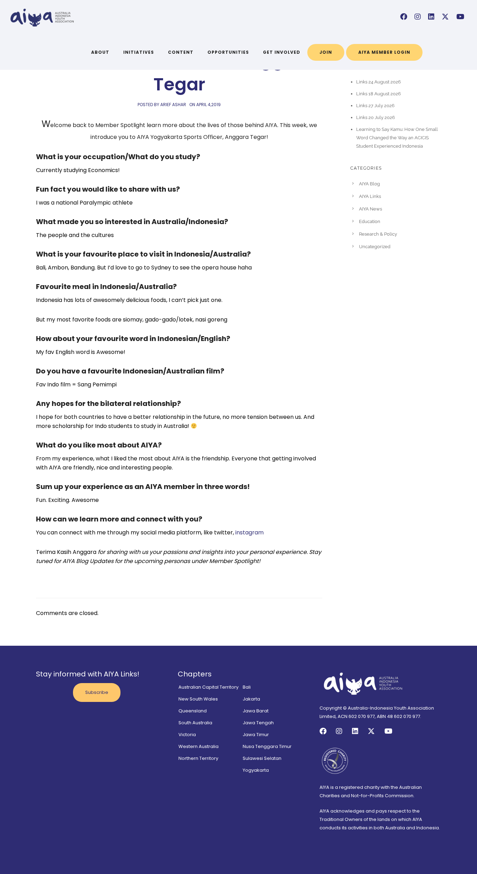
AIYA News (370, 209)
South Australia (195, 722)
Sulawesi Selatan (262, 758)
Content (180, 52)
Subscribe (96, 692)
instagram (249, 532)
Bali (247, 687)
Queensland (192, 711)
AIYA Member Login (384, 52)
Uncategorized (374, 246)
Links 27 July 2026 (375, 105)
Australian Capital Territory (208, 687)
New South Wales (198, 699)
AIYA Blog (369, 183)
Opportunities (228, 52)
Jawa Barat (256, 711)
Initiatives (138, 52)
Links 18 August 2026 (378, 93)
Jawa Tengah (258, 722)
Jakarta (251, 699)
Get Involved (281, 52)
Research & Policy (378, 234)
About (100, 52)
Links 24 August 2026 (378, 81)
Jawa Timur (256, 734)
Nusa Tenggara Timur (267, 746)
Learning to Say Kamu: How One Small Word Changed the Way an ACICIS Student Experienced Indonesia (397, 138)
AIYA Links (370, 196)
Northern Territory (198, 758)
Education (369, 221)
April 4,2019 (208, 105)
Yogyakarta (256, 770)
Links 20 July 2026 (375, 117)
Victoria (187, 734)
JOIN (326, 52)
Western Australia (198, 746)
